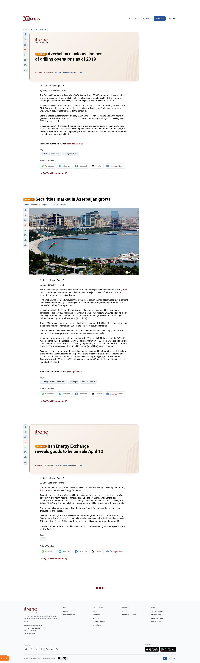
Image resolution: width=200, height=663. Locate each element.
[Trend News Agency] (30, 610)
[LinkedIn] (52, 649)
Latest (65, 611)
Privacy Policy (156, 615)
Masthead (96, 615)
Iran (43, 539)
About (95, 611)
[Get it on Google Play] (168, 649)
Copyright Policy (157, 618)
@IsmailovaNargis (74, 143)
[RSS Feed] (57, 649)
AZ (169, 658)
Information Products (129, 615)
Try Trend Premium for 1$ (55, 173)
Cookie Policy (156, 622)
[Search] (130, 18)
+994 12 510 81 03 (30, 631)
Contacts (96, 618)
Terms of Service (157, 611)
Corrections (97, 625)
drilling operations (70, 154)
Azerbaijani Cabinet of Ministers (53, 382)
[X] (36, 649)
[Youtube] (41, 649)
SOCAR (44, 154)
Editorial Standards (99, 622)
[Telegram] (46, 649)
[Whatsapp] (26, 649)
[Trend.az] (31, 18)
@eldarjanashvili (74, 371)
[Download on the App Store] (152, 649)
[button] (25, 34)
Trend (111, 98)
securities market (88, 382)
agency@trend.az (29, 633)
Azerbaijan (55, 154)
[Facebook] (31, 649)
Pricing (124, 611)
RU (174, 658)
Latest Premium (69, 615)
